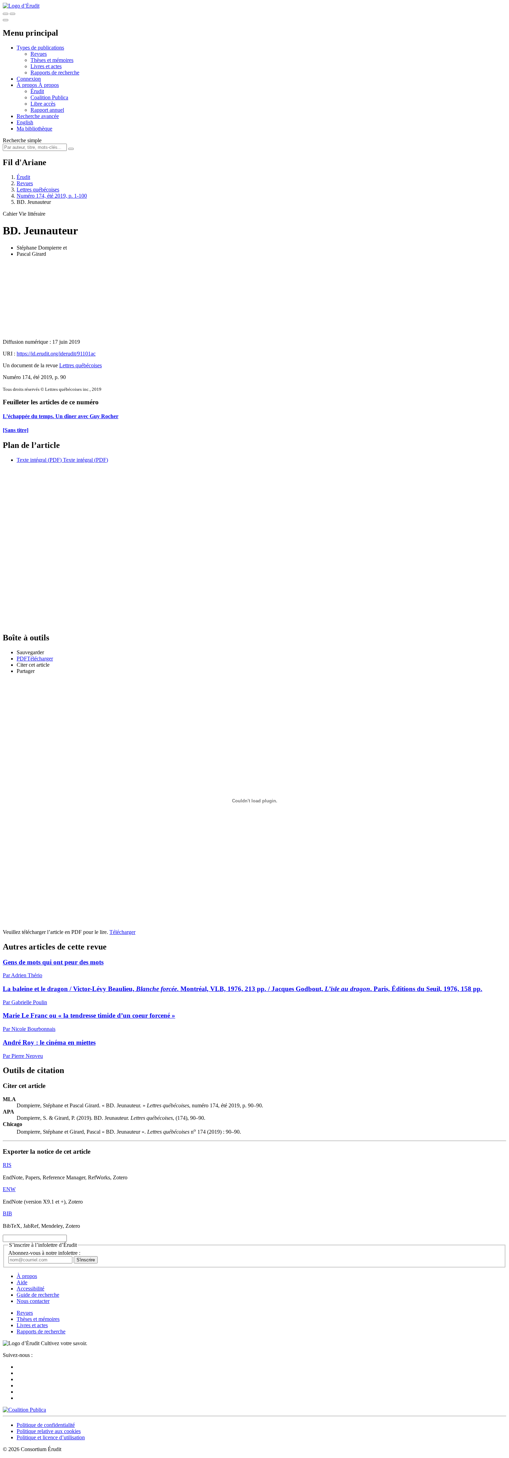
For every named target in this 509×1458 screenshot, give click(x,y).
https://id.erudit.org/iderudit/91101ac (56, 354)
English (25, 122)
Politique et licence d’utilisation (51, 1437)
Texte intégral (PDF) (39, 460)
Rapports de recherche (54, 72)
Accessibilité (30, 1289)
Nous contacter (33, 1301)
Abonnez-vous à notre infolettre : (44, 1253)
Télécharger (122, 932)
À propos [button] (27, 85)
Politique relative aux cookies (49, 1431)
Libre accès (42, 104)
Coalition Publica (49, 97)
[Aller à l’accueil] (21, 6)
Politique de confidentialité (46, 1425)
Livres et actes (46, 66)
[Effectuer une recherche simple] (5, 14)
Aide (22, 1282)
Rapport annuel (47, 110)
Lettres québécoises (38, 189)
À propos (48, 85)
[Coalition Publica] (24, 1410)
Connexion (29, 79)
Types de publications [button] (40, 48)
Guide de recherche (38, 1295)
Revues (38, 54)
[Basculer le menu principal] (5, 20)
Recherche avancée (38, 116)
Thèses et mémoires (51, 60)
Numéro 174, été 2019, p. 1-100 (52, 196)
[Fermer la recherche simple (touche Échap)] (12, 14)
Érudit (37, 91)
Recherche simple (22, 140)
